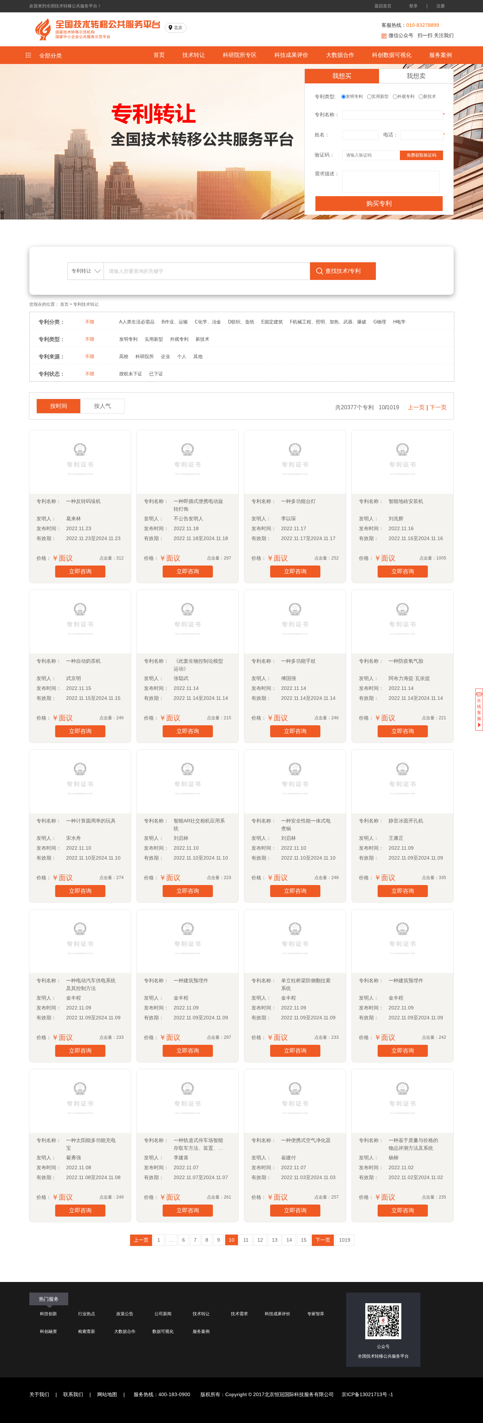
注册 (440, 6)
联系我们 (73, 1394)
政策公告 (124, 1313)
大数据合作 (340, 55)
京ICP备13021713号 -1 (367, 1394)
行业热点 (86, 1313)
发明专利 (356, 96)
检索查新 (86, 1331)
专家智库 (315, 1313)
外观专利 (408, 96)
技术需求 (239, 1313)
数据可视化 (163, 1331)
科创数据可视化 (392, 55)
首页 (159, 55)
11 (246, 1240)
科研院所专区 (240, 55)
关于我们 (39, 1394)
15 (304, 1240)
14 (289, 1240)
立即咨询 (80, 571)
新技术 (431, 96)
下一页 (438, 407)
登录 (413, 6)
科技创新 (48, 1313)
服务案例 (440, 55)
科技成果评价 (291, 55)
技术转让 (193, 55)
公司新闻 (163, 1313)
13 (275, 1240)
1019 (344, 1240)
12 (260, 1240)
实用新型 (382, 96)
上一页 (416, 407)
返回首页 (382, 6)
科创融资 (48, 1331)
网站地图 (107, 1394)
